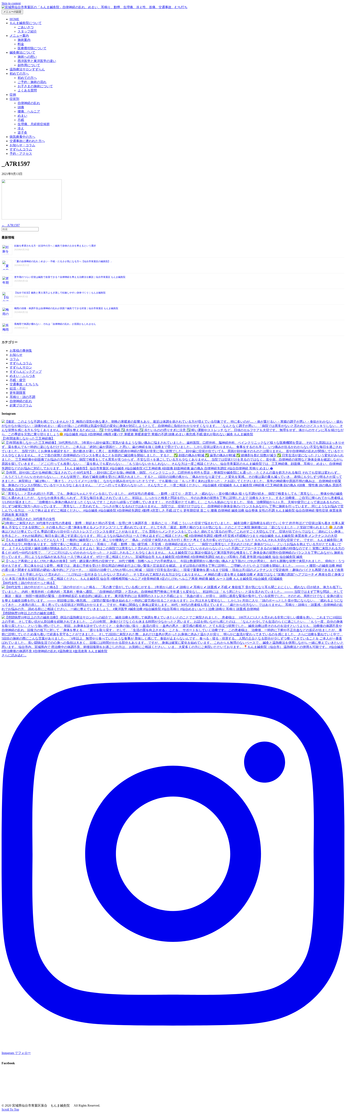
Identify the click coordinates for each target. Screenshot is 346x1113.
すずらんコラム (21, 149)
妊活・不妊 (18, 388)
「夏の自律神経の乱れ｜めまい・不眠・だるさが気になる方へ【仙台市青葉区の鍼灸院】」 (63, 261)
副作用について (29, 65)
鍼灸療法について (22, 52)
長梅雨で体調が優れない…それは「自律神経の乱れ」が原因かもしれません (55, 324)
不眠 (21, 120)
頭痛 (21, 107)
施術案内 (24, 40)
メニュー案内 (19, 35)
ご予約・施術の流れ (32, 82)
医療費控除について (32, 48)
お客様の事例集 (21, 350)
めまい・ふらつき (22, 376)
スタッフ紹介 (27, 31)
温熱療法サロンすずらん (27, 69)
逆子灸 (22, 132)
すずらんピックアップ (26, 371)
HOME (14, 19)
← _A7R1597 (11, 225)
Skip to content (11, 3)
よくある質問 (27, 90)
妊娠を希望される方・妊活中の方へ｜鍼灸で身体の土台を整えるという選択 (55, 245)
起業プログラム (21, 405)
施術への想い (27, 56)
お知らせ (16, 354)
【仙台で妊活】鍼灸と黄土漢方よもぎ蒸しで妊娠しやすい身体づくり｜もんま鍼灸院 (60, 292)
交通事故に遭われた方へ (27, 141)
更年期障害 (18, 392)
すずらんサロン (21, 367)
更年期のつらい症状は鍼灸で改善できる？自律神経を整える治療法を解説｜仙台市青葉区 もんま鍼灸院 (69, 277)
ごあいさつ (26, 27)
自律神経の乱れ (29, 103)
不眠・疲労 (18, 380)
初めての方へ (19, 73)
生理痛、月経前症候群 (34, 124)
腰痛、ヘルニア (29, 111)
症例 (13, 94)
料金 (21, 44)
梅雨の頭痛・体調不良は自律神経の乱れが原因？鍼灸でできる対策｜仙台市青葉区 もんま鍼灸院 (66, 308)
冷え (21, 128)
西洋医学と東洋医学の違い (37, 61)
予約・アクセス (21, 153)
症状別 (14, 99)
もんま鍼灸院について (26, 23)
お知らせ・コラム (22, 145)
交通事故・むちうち (24, 384)
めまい (22, 115)
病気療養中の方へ (22, 136)
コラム (14, 359)
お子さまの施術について (35, 86)
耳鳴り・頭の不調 (22, 397)
